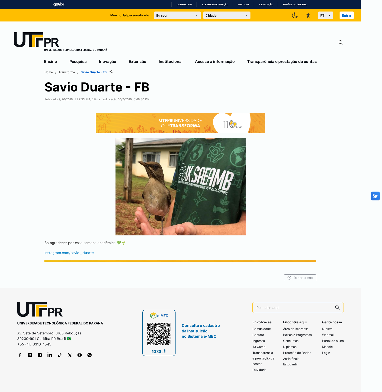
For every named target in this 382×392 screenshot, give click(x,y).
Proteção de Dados (297, 353)
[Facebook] (20, 355)
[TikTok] (59, 355)
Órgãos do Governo (295, 4)
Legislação (266, 4)
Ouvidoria (259, 370)
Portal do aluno (333, 341)
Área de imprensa (296, 329)
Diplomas (289, 347)
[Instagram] (39, 355)
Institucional (171, 61)
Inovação (107, 61)
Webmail (328, 335)
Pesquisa (78, 61)
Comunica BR (184, 4)
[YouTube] (79, 355)
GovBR (58, 4)
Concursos (290, 341)
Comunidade (261, 329)
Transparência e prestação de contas (282, 61)
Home (48, 72)
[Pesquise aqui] (337, 307)
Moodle (327, 347)
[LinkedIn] (49, 355)
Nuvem (327, 329)
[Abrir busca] (341, 42)
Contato (258, 335)
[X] (69, 355)
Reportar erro (303, 277)
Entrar (346, 15)
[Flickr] (29, 355)
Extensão (137, 61)
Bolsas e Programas (297, 335)
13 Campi (259, 347)
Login (326, 353)
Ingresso (258, 341)
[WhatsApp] (89, 355)
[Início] (60, 42)
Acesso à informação (215, 4)
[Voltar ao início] (41, 310)
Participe (243, 4)
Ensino (50, 61)
